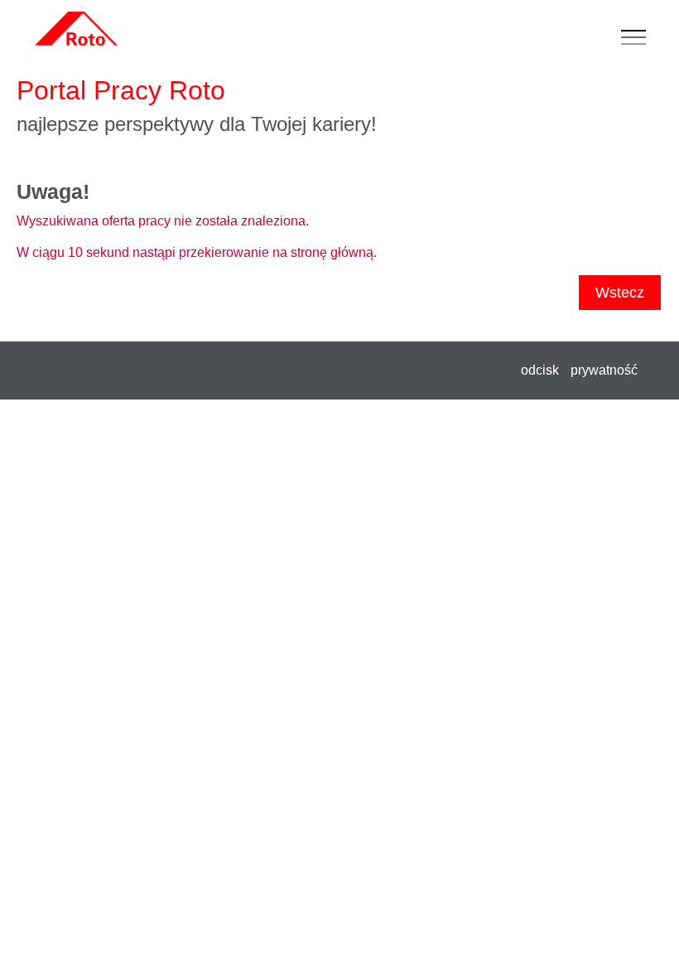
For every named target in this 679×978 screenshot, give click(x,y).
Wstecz (619, 292)
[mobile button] (637, 38)
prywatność (604, 370)
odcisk (540, 370)
